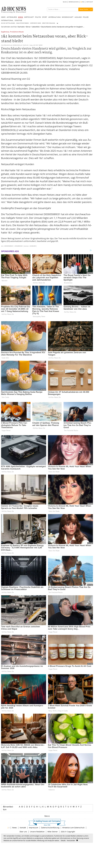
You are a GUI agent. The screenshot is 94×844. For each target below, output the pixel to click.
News (14, 827)
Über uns (23, 831)
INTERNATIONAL (7, 20)
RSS (83, 2)
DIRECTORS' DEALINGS (48, 23)
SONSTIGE (18, 20)
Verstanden (71, 840)
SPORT (44, 17)
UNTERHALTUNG (54, 17)
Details (63, 840)
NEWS (3, 17)
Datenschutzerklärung (50, 827)
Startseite (21, 27)
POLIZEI (86, 17)
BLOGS (65, 2)
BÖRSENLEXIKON (74, 2)
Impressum (33, 827)
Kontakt (23, 827)
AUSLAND (78, 17)
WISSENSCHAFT (67, 17)
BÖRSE (20, 17)
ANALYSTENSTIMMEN (22, 23)
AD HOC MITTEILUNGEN (8, 23)
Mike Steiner (52, 831)
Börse (28, 27)
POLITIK (38, 17)
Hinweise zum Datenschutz (73, 827)
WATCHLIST (89, 2)
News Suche (84, 9)
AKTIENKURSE (12, 17)
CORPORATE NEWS (35, 23)
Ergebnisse (5, 32)
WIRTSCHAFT (29, 17)
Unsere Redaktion (37, 831)
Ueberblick (36, 27)
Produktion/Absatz (17, 32)
